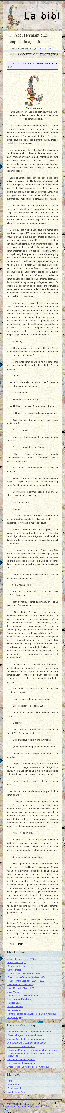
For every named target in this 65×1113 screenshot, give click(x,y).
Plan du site (9, 1106)
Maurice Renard (15, 1006)
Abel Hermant (14, 1084)
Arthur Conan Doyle (17, 962)
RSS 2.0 (45, 1106)
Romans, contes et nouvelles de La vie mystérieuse (33, 1014)
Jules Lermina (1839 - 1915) (21, 984)
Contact (35, 1106)
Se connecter (23, 1106)
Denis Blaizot (45, 49)
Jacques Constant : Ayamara (22, 1059)
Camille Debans (15, 970)
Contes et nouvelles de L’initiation (24, 973)
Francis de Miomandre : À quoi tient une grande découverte (30, 1054)
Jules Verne (13, 992)
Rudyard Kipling (15, 1017)
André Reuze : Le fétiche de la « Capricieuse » (30, 1067)
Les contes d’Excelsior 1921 (21, 1046)
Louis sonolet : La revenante (21, 1063)
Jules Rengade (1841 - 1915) (21, 988)
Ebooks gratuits (15, 1088)
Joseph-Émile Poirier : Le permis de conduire (29, 1031)
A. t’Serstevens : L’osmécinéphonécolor (27, 1042)
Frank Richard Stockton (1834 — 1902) (26, 981)
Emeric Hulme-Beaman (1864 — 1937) (26, 977)
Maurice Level (14, 1003)
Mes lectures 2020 (16, 1092)
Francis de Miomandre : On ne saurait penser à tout (32, 1050)
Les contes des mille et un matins (24, 995)
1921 (10, 1081)
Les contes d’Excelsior (19, 999)
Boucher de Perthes (17, 966)
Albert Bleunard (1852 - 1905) (22, 959)
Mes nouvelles (15, 1010)
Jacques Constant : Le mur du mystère (26, 1039)
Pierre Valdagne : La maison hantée (25, 1035)
